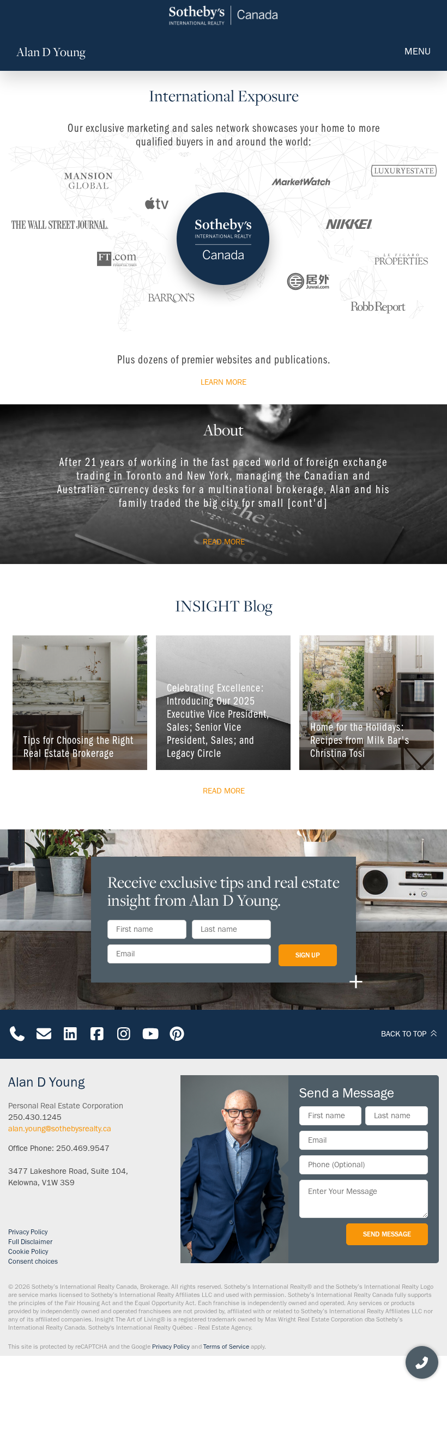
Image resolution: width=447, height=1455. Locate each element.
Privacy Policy (27, 1232)
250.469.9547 (83, 1148)
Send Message (387, 1234)
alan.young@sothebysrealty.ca (59, 1128)
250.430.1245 (35, 1117)
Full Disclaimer (30, 1242)
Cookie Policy (28, 1251)
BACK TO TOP (404, 1034)
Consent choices (33, 1261)
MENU (417, 51)
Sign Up (307, 955)
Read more (224, 542)
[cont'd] (307, 502)
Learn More (223, 382)
